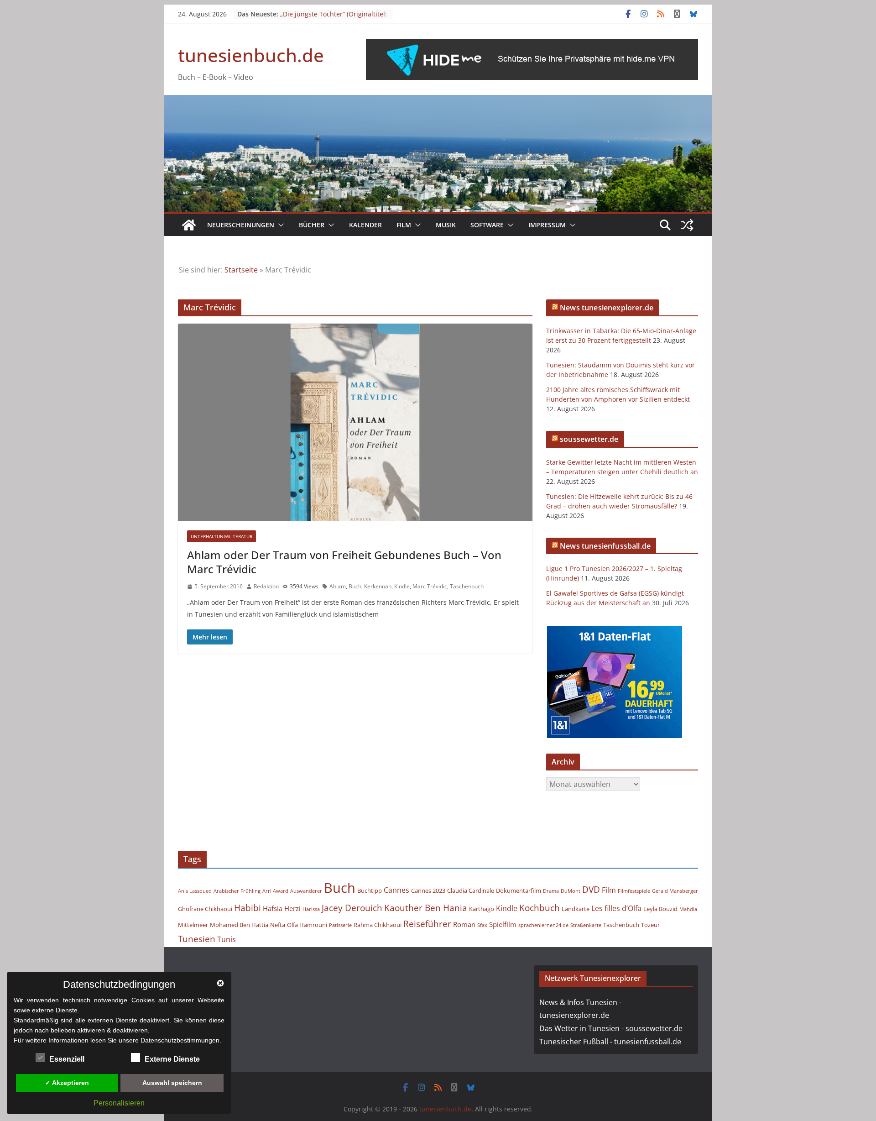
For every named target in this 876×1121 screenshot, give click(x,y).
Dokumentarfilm (518, 890)
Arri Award (275, 891)
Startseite (241, 270)
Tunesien (196, 938)
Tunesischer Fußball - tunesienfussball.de (610, 1042)
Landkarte (575, 909)
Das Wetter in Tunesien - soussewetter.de (611, 1028)
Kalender (365, 224)
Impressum (547, 224)
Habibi (247, 907)
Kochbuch (539, 907)
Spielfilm (502, 924)
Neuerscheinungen (240, 224)
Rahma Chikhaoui (378, 925)
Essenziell (66, 1059)
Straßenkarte (585, 925)
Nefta (277, 925)
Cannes (396, 890)
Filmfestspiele (634, 891)
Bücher (311, 224)
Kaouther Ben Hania (425, 907)
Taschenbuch (467, 586)
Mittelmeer (193, 925)
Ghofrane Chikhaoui (205, 909)
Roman (464, 924)
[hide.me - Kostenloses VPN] (532, 45)
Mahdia (688, 909)
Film (403, 224)
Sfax (482, 925)
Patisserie (340, 925)
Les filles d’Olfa (616, 908)
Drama (551, 891)
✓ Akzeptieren (67, 1082)
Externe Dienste (172, 1059)
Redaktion (266, 586)
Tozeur (650, 925)
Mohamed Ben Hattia (239, 925)
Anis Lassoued (195, 891)
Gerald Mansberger (675, 891)
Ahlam (337, 586)
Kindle (402, 586)
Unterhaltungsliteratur (221, 536)
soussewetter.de (589, 439)
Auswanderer (306, 891)
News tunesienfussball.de (605, 546)
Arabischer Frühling (237, 891)
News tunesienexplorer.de (606, 308)
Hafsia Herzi (282, 908)
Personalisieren (119, 1103)
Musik (446, 224)
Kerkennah (377, 586)
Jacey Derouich (352, 907)
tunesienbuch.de (251, 55)
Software (487, 224)
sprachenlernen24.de (543, 925)
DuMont (570, 891)
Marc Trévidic (429, 586)
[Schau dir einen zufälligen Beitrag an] (687, 225)
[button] (279, 225)
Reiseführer (427, 923)
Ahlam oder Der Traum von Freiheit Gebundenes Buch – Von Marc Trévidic (344, 561)
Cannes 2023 (428, 890)
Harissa (311, 909)
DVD (591, 889)
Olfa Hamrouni (307, 925)
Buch (355, 586)
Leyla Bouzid (660, 909)
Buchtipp (369, 890)
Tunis (226, 939)
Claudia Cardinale (470, 890)
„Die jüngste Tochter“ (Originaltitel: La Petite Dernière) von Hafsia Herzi (334, 18)
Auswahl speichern (172, 1082)
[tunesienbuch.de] (189, 225)
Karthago (481, 909)
